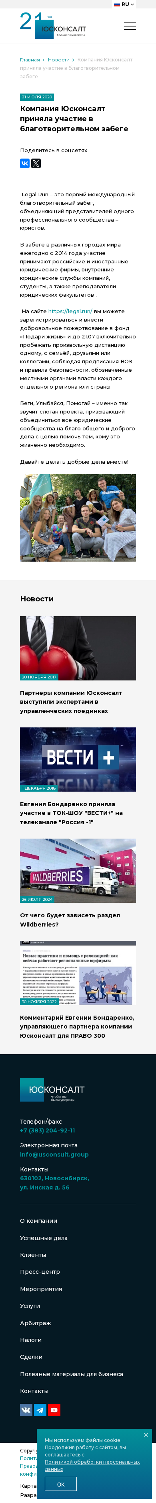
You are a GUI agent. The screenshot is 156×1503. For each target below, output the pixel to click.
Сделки (31, 1356)
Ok (61, 1485)
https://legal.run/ (70, 311)
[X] (36, 163)
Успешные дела (44, 1238)
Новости (59, 60)
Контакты (34, 1391)
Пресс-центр (40, 1271)
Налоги (31, 1340)
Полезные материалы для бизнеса (71, 1374)
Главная (30, 60)
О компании (38, 1220)
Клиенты (33, 1255)
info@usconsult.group (54, 1154)
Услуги (30, 1306)
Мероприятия (41, 1289)
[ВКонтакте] (25, 163)
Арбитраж (35, 1323)
